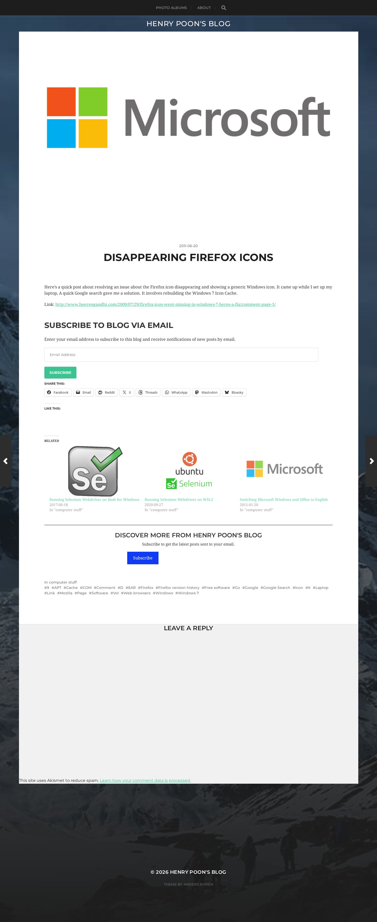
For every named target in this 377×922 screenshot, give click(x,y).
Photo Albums (171, 7)
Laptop (322, 587)
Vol (116, 593)
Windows (164, 593)
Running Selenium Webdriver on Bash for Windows (94, 500)
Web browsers (137, 593)
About (204, 7)
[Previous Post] (6, 461)
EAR (132, 587)
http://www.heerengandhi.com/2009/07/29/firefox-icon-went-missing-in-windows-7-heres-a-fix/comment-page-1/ (165, 304)
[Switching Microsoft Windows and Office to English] (285, 471)
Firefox (147, 587)
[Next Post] (371, 461)
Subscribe (60, 372)
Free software (217, 587)
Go (237, 587)
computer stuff (63, 582)
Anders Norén (198, 884)
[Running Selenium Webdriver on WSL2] (190, 471)
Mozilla (66, 593)
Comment (105, 587)
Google (251, 587)
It (309, 587)
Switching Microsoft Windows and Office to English (284, 500)
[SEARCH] (223, 7)
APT (57, 587)
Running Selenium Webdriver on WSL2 (179, 500)
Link (51, 593)
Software (100, 593)
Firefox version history (179, 587)
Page (82, 593)
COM (87, 587)
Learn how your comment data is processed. (145, 780)
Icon (299, 587)
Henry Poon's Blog (188, 23)
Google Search (276, 587)
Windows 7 (188, 593)
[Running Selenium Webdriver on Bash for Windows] (94, 471)
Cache (72, 587)
